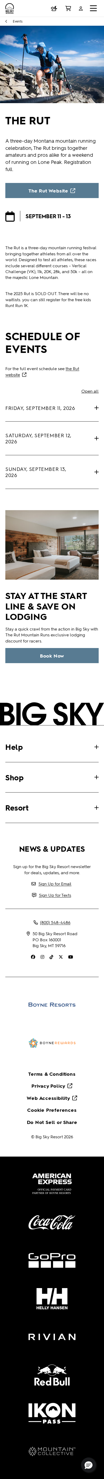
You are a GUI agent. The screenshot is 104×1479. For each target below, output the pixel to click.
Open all (90, 391)
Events (17, 21)
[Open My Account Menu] (80, 8)
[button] (88, 1465)
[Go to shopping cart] (68, 8)
